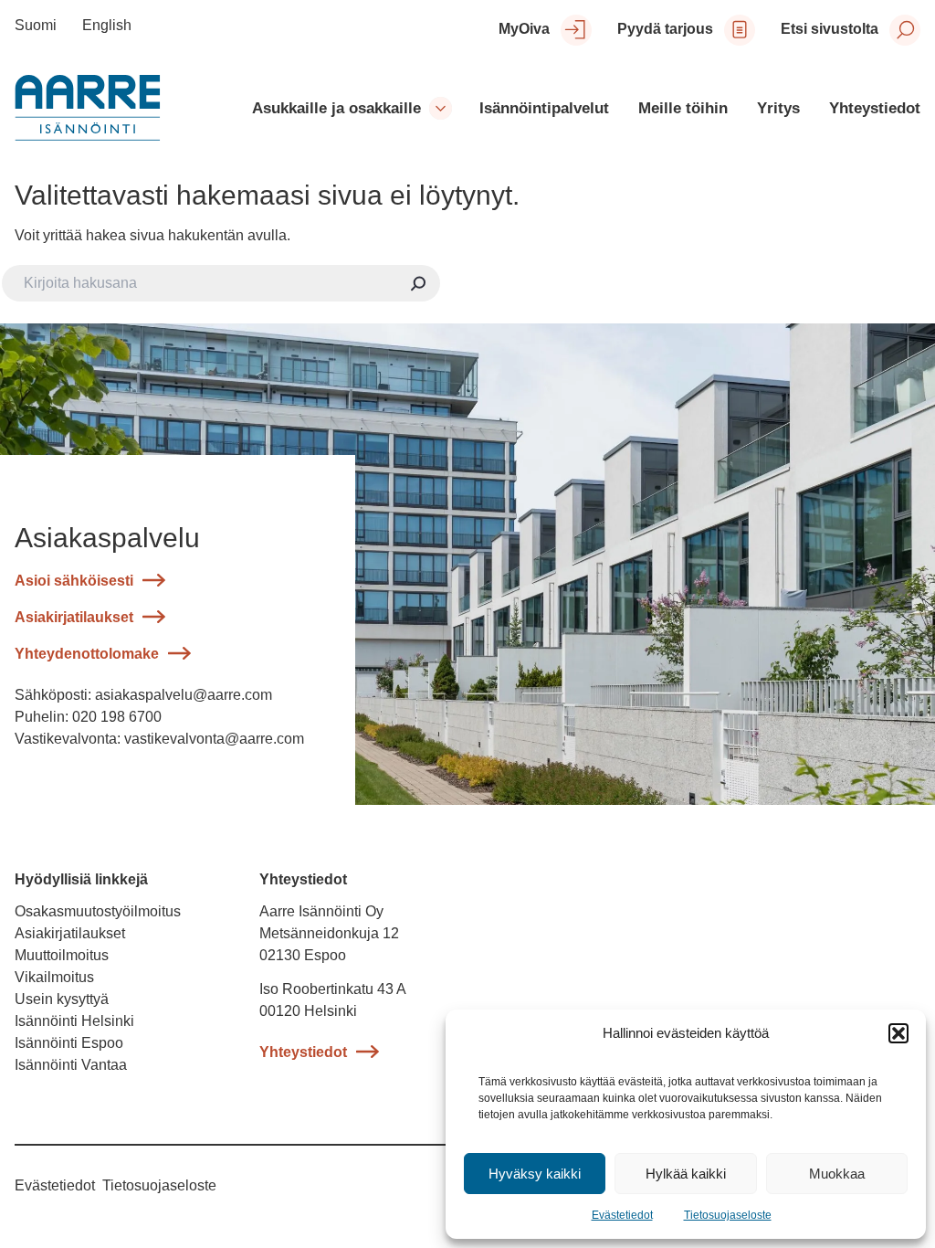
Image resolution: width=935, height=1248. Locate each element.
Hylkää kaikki (686, 1173)
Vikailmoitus (54, 977)
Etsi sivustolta (829, 29)
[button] (898, 1033)
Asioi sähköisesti (74, 580)
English (106, 25)
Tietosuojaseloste (728, 1215)
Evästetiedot (622, 1215)
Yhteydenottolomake (87, 653)
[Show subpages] (440, 108)
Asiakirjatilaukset (74, 617)
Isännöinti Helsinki (74, 1021)
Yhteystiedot (303, 1052)
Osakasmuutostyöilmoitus (98, 911)
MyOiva (524, 29)
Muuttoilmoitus (63, 955)
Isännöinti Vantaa (71, 1065)
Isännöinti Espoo (69, 1043)
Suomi (36, 25)
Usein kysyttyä (62, 999)
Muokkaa (837, 1173)
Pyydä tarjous (665, 29)
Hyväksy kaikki (535, 1173)
